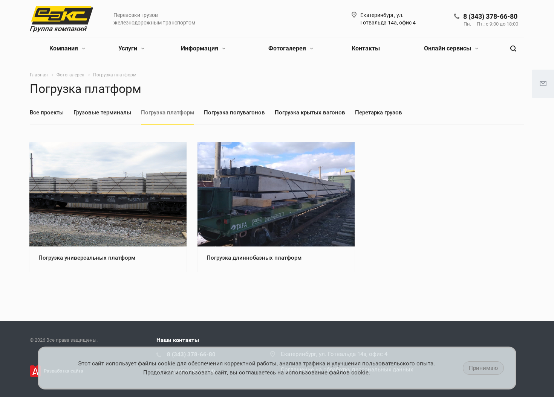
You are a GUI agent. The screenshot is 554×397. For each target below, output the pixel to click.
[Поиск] (513, 49)
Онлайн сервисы (448, 48)
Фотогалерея (288, 48)
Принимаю (483, 368)
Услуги (128, 48)
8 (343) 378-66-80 (490, 16)
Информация (200, 48)
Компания (64, 48)
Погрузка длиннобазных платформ (254, 257)
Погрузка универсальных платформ (86, 257)
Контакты (366, 48)
